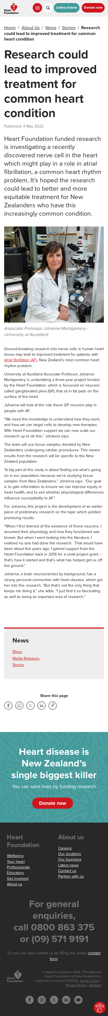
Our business (69, 859)
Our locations (69, 853)
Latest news (68, 865)
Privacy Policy (76, 985)
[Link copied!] (52, 705)
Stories (68, 28)
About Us (31, 28)
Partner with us (71, 876)
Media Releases (26, 658)
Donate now (93, 8)
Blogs (17, 651)
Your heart (16, 861)
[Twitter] (30, 705)
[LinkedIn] (41, 705)
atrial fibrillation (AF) (20, 360)
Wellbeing (15, 855)
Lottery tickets (66, 8)
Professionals (18, 867)
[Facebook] (8, 705)
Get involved (18, 878)
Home (10, 28)
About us (14, 884)
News (50, 28)
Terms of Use (89, 981)
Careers (65, 848)
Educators (15, 872)
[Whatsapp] (19, 705)
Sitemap (95, 985)
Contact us (67, 870)
